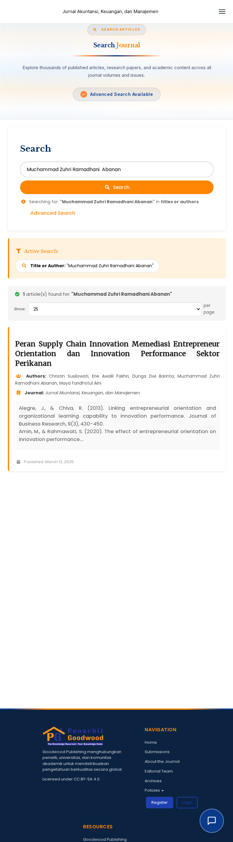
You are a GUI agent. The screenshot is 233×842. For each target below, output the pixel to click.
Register (159, 802)
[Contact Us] (212, 821)
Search (121, 187)
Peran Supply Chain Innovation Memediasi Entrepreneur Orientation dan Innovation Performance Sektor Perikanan (117, 353)
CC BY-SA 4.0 (87, 779)
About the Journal (162, 761)
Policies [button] (153, 790)
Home (151, 742)
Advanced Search (52, 213)
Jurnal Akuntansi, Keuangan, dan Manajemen (110, 11)
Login (187, 802)
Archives (153, 781)
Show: (20, 309)
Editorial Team (159, 771)
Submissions (157, 752)
